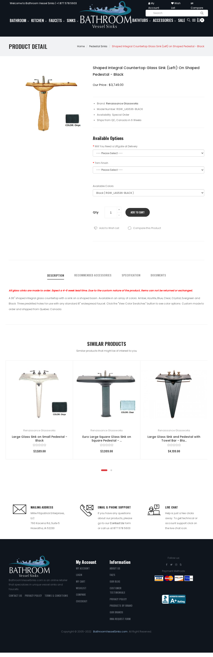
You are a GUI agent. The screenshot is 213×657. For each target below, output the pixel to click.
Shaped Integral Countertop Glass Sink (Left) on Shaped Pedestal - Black (158, 46)
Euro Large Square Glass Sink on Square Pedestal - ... (106, 439)
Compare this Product (147, 228)
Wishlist (81, 588)
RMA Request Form (120, 619)
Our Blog (115, 581)
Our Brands (116, 612)
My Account (83, 568)
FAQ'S (112, 575)
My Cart (80, 581)
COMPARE (81, 594)
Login (79, 575)
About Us (115, 568)
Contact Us (117, 523)
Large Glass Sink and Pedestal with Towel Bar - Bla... (173, 439)
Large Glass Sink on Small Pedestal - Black (39, 439)
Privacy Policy (33, 595)
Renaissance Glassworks (39, 430)
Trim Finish (101, 163)
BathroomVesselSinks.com (110, 631)
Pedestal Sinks (98, 46)
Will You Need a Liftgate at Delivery (116, 146)
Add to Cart (138, 212)
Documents (158, 275)
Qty (95, 212)
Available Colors (103, 186)
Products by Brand (121, 605)
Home (81, 46)
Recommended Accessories (92, 275)
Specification (131, 275)
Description (55, 275)
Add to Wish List (109, 228)
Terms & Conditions (56, 595)
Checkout (81, 601)
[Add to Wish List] (63, 369)
